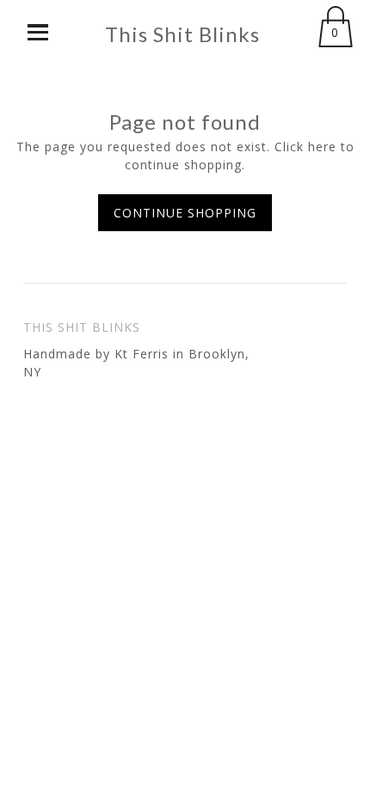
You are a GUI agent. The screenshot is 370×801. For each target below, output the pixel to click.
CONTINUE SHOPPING (185, 213)
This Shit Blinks (182, 34)
